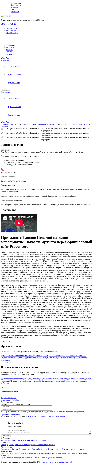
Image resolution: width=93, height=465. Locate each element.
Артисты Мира (12, 33)
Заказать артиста (8, 185)
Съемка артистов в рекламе (73, 449)
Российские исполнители (47, 124)
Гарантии (32, 445)
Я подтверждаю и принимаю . (35, 416)
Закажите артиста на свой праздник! (57, 462)
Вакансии (51, 445)
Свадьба (14, 449)
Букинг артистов (55, 449)
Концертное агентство (10, 124)
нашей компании (34, 322)
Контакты (15, 12)
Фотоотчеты (16, 5)
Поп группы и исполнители (70, 124)
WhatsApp (5, 58)
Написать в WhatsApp (10, 400)
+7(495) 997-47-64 (8, 24)
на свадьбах (41, 333)
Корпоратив (6, 449)
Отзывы (14, 9)
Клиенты (14, 7)
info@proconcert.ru (38, 440)
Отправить (6, 436)
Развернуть (5, 341)
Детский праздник (39, 449)
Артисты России (13, 30)
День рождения (25, 449)
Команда (4, 445)
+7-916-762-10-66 (23, 440)
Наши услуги (11, 28)
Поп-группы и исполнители (12, 453)
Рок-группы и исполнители (36, 453)
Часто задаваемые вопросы (52, 458)
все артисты (6, 362)
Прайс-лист (6, 458)
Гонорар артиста (18, 458)
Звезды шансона (64, 453)
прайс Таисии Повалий (16, 181)
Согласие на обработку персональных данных (47, 416)
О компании (16, 3)
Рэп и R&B (52, 453)
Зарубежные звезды (80, 453)
